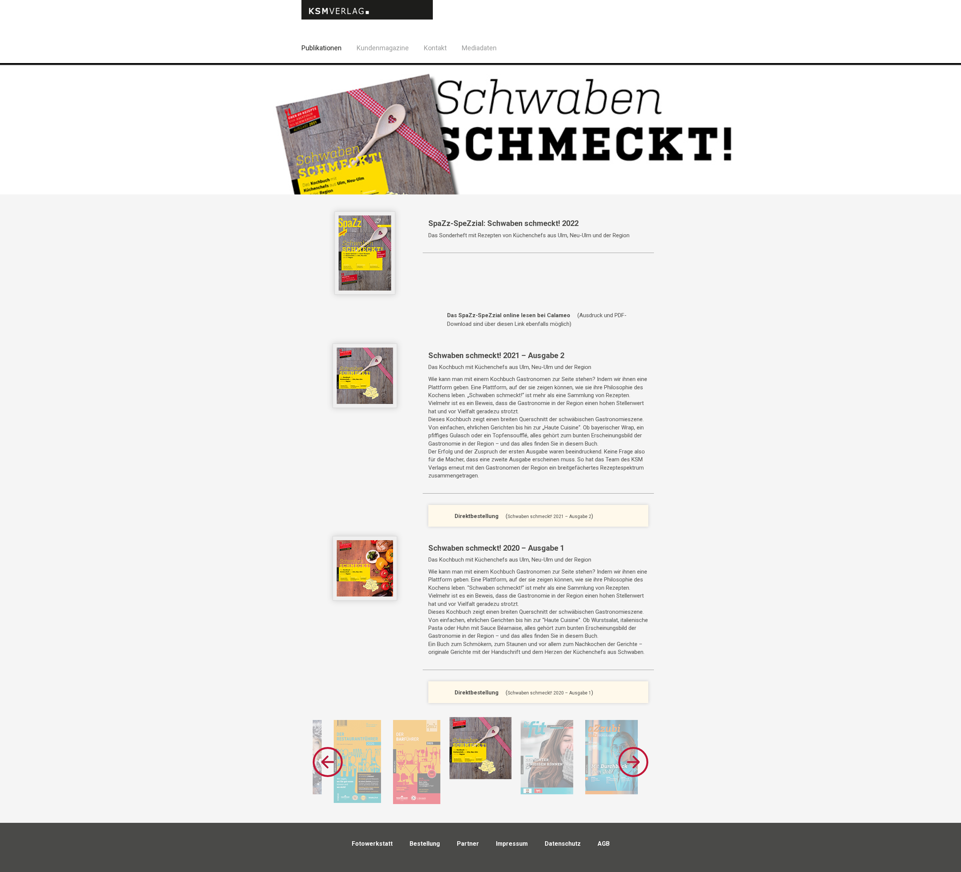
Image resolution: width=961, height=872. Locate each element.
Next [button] (633, 762)
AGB (604, 843)
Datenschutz (563, 843)
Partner (468, 843)
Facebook (641, 46)
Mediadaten (479, 48)
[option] (357, 761)
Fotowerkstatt (372, 843)
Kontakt (435, 48)
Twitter (660, 57)
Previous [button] (328, 762)
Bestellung (425, 843)
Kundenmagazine (383, 48)
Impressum (512, 843)
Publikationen (321, 48)
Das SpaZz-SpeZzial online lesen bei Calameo (508, 315)
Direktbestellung (477, 516)
